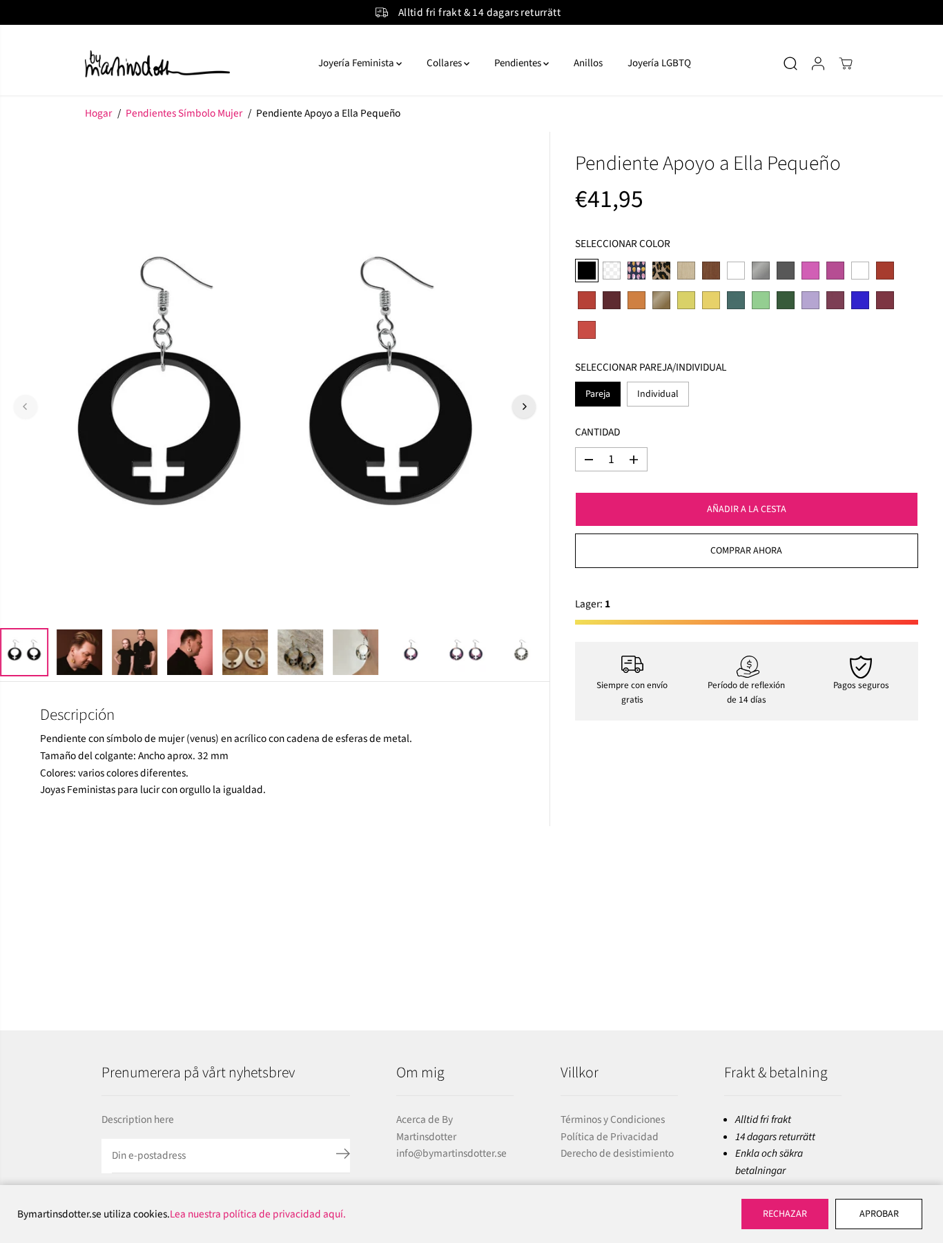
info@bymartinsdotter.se (451, 1153)
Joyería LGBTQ (659, 63)
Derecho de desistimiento (617, 1153)
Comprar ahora (746, 551)
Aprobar (879, 1214)
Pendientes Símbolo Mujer (184, 113)
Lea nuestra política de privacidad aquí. (258, 1214)
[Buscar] (790, 63)
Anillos (588, 63)
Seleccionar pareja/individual (650, 367)
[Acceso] (818, 63)
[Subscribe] (343, 1156)
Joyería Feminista (357, 63)
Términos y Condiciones (613, 1119)
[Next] (524, 406)
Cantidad (597, 432)
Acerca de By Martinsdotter (426, 1128)
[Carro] (845, 63)
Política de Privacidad (610, 1136)
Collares (445, 63)
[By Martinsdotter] (188, 63)
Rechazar (785, 1214)
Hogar (98, 113)
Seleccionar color (622, 243)
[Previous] (25, 406)
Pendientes (518, 63)
